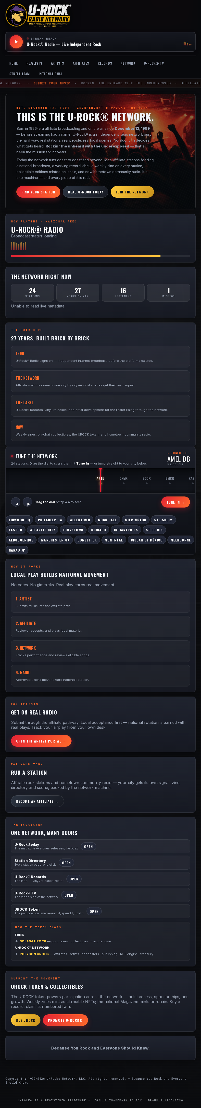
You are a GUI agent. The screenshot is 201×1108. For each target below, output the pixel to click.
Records (105, 63)
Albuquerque (21, 539)
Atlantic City (42, 529)
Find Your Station (38, 191)
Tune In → (175, 502)
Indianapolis (126, 529)
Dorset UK (87, 539)
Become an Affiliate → (37, 801)
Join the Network (132, 191)
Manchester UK (55, 539)
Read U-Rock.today (85, 191)
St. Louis (154, 529)
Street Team (19, 73)
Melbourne (181, 539)
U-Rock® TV (154, 63)
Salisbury (163, 519)
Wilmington (135, 519)
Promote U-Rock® (65, 1020)
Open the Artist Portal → (41, 741)
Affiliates (81, 63)
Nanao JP (17, 550)
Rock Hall (107, 519)
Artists (57, 63)
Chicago (98, 529)
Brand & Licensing (165, 1100)
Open (88, 846)
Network (128, 63)
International (51, 73)
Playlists (34, 63)
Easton (15, 529)
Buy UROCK (25, 1020)
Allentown (80, 519)
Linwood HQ (19, 519)
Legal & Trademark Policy (117, 1100)
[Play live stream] (16, 41)
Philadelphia (50, 519)
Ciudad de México (147, 539)
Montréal (114, 539)
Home (13, 63)
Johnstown (73, 529)
